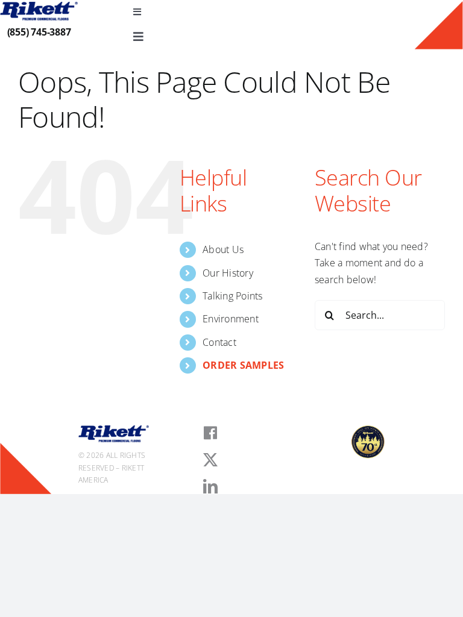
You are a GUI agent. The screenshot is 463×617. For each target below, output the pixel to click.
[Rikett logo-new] (39, 6)
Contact (219, 342)
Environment (231, 318)
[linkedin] (210, 486)
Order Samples (243, 365)
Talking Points (232, 295)
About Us (223, 249)
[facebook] (210, 433)
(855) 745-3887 (39, 32)
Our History (228, 273)
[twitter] (210, 460)
